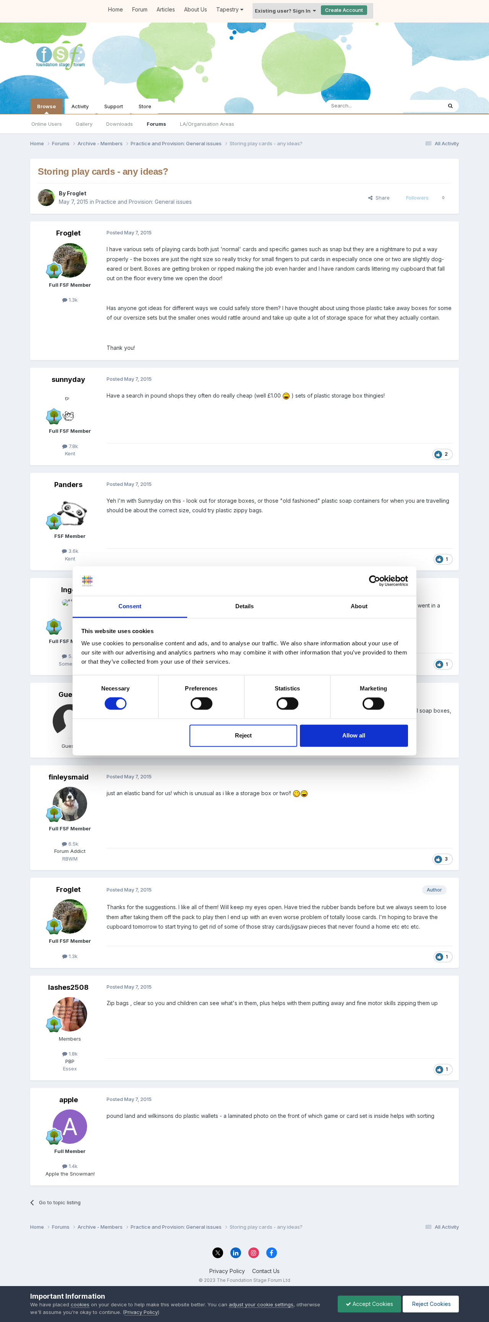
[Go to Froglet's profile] (46, 197)
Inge (68, 590)
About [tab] (359, 606)
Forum (139, 9)
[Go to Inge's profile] (70, 616)
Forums (156, 124)
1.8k (72, 1054)
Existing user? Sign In (284, 11)
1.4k (72, 1166)
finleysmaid (69, 777)
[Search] (450, 106)
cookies (80, 1304)
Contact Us (266, 1271)
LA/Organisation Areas (207, 124)
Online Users (46, 124)
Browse (46, 106)
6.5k (72, 844)
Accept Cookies (372, 1304)
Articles (166, 9)
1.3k (72, 300)
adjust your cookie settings (261, 1304)
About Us (195, 9)
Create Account (344, 10)
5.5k (72, 656)
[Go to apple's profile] (70, 1126)
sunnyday (68, 379)
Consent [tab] (129, 606)
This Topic (420, 106)
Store (145, 106)
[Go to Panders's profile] (70, 511)
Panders (68, 485)
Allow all (353, 735)
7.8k (72, 446)
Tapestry (228, 9)
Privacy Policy (227, 1271)
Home (115, 9)
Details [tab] (244, 606)
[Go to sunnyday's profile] (70, 406)
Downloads (119, 124)
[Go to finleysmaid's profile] (70, 804)
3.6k (72, 551)
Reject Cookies (431, 1304)
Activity (80, 106)
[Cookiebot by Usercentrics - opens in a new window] (374, 581)
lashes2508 (68, 987)
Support (113, 106)
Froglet (76, 193)
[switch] (201, 704)
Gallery (84, 124)
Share (381, 198)
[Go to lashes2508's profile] (70, 1014)
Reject (243, 735)
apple (68, 1100)
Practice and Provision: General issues (144, 201)
